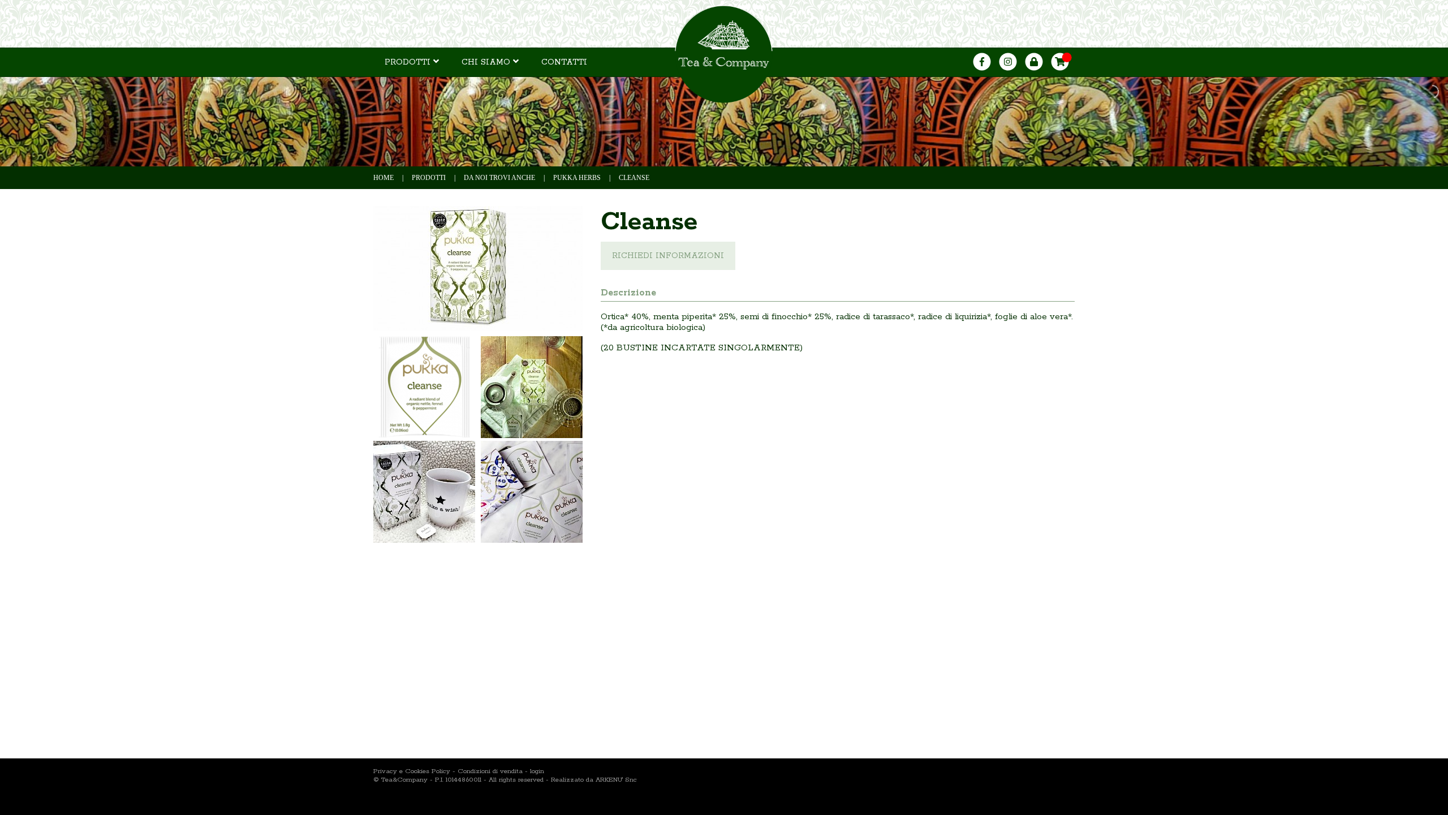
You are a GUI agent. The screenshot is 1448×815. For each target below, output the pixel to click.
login (537, 771)
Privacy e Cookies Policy (411, 771)
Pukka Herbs (577, 178)
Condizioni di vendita (490, 771)
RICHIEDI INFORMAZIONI (668, 256)
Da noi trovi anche (499, 178)
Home (383, 178)
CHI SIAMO (487, 62)
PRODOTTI (409, 62)
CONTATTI (564, 62)
